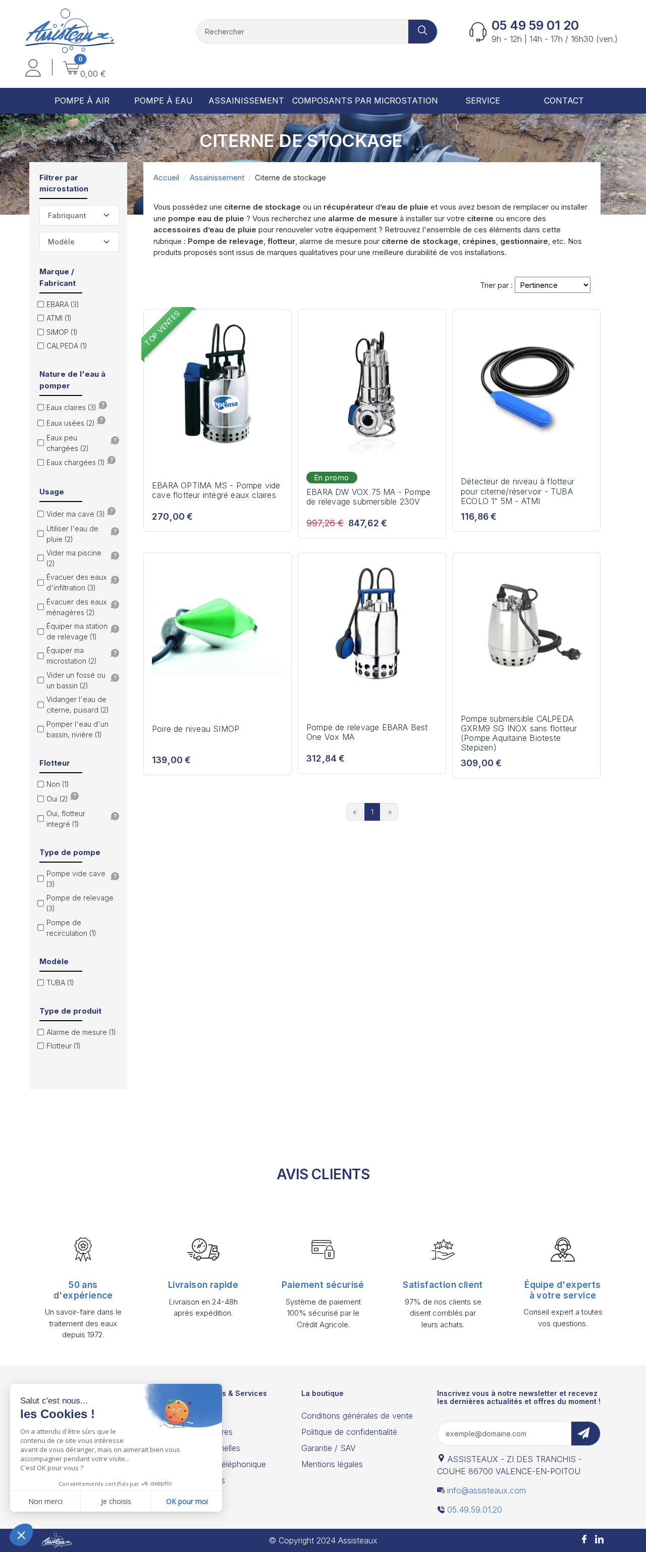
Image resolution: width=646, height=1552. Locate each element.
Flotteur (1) (63, 1045)
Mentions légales (332, 1464)
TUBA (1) (60, 982)
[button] (33, 69)
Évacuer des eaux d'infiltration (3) (76, 582)
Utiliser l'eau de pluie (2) (72, 533)
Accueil (166, 177)
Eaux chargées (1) (75, 462)
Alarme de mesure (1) (81, 1032)
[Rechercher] (423, 31)
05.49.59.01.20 (474, 1510)
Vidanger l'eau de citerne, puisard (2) (77, 704)
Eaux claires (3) (71, 407)
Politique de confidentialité (349, 1432)
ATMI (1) (59, 318)
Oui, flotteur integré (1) (65, 818)
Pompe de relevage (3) (80, 903)
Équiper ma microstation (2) (71, 655)
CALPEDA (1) (66, 345)
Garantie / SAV (328, 1448)
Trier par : (496, 285)
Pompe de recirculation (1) (71, 927)
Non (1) (57, 784)
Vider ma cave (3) (75, 514)
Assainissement (217, 177)
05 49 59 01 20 (535, 25)
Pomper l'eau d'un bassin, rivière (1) (77, 729)
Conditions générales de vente (357, 1416)
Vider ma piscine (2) (73, 558)
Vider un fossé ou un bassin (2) (75, 680)
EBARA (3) (62, 304)
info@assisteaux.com (486, 1490)
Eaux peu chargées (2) (67, 443)
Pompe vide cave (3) (75, 878)
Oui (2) (57, 798)
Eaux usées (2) (70, 423)
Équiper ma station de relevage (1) (76, 631)
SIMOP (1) (62, 332)
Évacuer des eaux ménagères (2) (76, 607)
